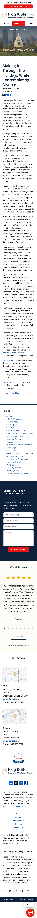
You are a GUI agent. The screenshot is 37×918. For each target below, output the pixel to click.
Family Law (11, 450)
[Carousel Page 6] (24, 628)
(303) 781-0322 (16, 702)
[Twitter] (16, 783)
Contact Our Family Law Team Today (14, 492)
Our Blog (15, 393)
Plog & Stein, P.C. (10, 360)
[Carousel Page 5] (21, 628)
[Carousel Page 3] (12, 628)
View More (18, 637)
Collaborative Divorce (15, 430)
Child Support (12, 424)
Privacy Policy (18, 820)
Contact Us (18, 23)
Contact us (7, 382)
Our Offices (18, 658)
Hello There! (29, 905)
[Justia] (26, 783)
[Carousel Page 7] (29, 628)
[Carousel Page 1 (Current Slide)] (4, 628)
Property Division (13, 468)
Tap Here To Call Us (18, 6)
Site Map (18, 824)
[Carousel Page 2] (9, 628)
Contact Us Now (18, 549)
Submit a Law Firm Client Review (18, 646)
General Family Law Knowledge (19, 453)
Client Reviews (18, 567)
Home (6, 23)
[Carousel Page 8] (32, 628)
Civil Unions (11, 427)
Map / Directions (10, 699)
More (31, 23)
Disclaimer (18, 817)
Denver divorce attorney (13, 353)
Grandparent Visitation (16, 456)
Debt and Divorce (13, 439)
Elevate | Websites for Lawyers (18, 899)
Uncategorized (12, 470)
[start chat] (30, 913)
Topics (6, 410)
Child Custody (12, 422)
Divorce (9, 442)
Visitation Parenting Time (17, 473)
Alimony (9, 416)
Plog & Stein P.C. (26, 890)
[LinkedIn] (21, 783)
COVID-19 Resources (14, 419)
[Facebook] (11, 783)
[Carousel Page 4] (17, 628)
